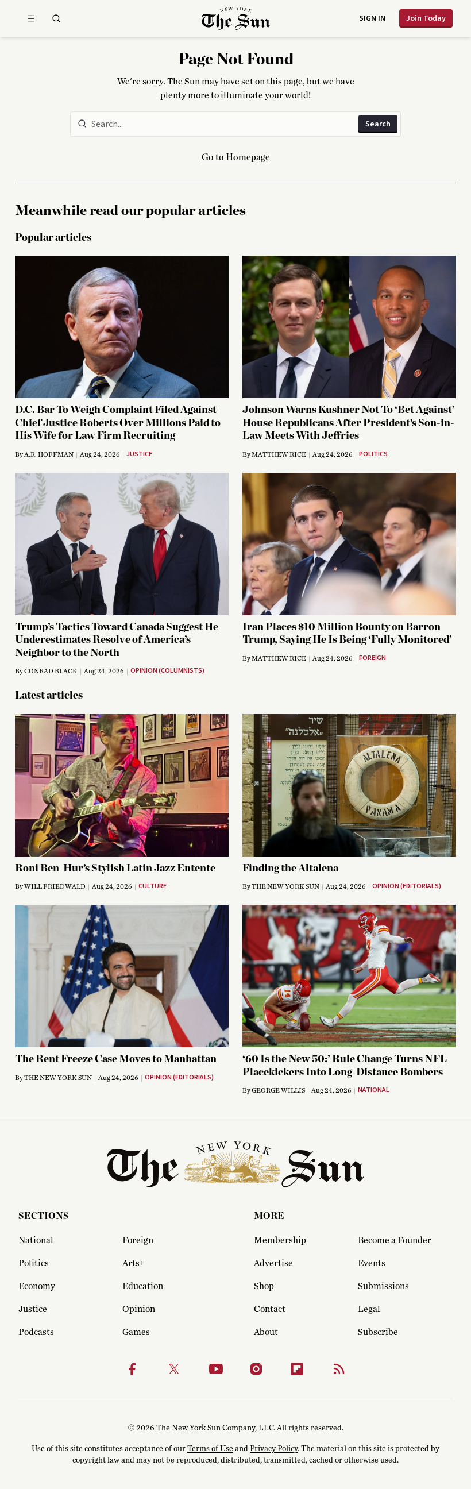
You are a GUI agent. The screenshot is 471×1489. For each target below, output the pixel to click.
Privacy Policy (274, 1449)
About (266, 1332)
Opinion (138, 1309)
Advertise (273, 1263)
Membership (280, 1240)
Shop (264, 1286)
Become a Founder (394, 1240)
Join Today (426, 18)
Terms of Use (210, 1449)
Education (142, 1286)
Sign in (372, 18)
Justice (32, 1309)
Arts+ (133, 1263)
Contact (269, 1309)
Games (136, 1332)
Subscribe (378, 1332)
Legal (369, 1309)
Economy (36, 1286)
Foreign (137, 1240)
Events (371, 1263)
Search (378, 124)
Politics (33, 1263)
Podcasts (36, 1332)
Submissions (383, 1286)
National (35, 1240)
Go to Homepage (236, 157)
